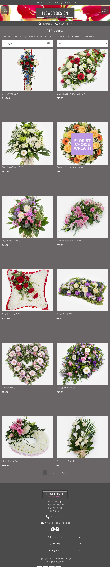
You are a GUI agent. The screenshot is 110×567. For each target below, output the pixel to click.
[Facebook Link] (53, 529)
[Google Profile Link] (57, 529)
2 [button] (49, 472)
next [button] (64, 472)
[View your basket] (105, 9)
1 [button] (44, 472)
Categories (9, 43)
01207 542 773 (65, 24)
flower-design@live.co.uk (57, 522)
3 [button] (53, 472)
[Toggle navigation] (5, 10)
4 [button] (57, 472)
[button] (55, 536)
